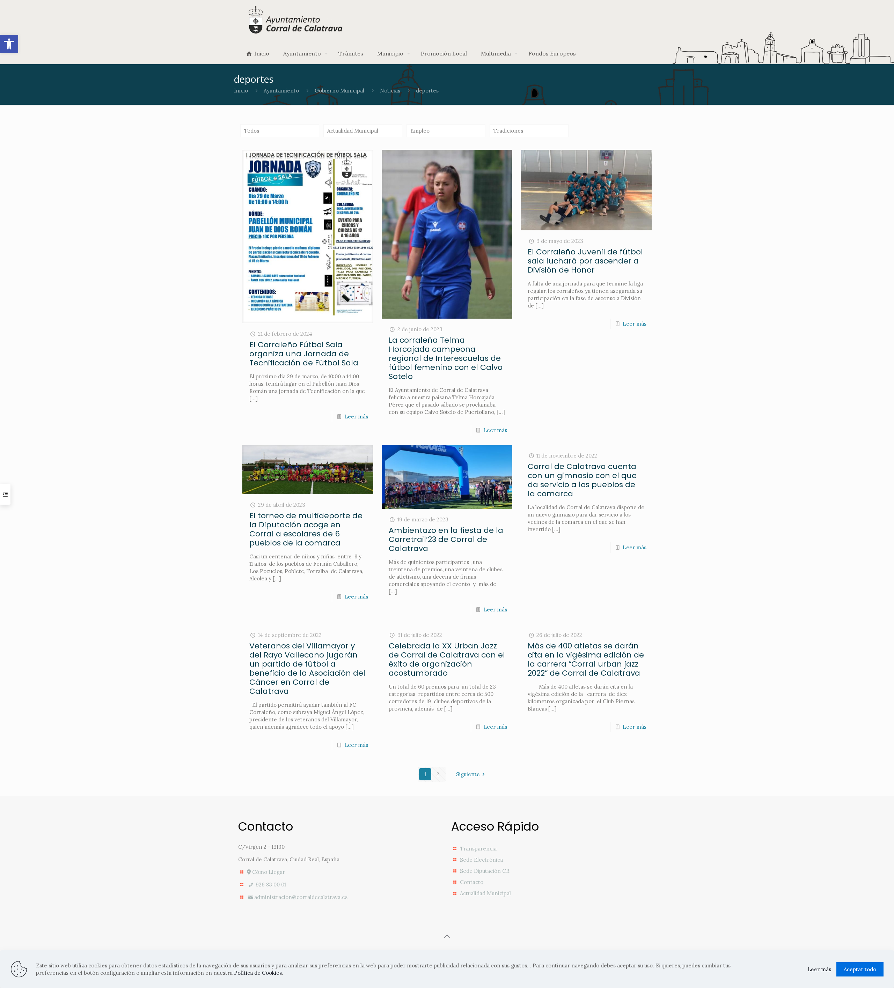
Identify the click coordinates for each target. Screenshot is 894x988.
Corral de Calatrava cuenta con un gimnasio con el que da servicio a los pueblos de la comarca (582, 480)
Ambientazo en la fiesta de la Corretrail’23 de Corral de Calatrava (446, 539)
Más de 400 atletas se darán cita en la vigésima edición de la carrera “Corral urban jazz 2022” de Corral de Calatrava (586, 659)
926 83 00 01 (270, 884)
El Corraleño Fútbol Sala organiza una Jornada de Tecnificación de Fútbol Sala (303, 353)
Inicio (241, 90)
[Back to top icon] (447, 936)
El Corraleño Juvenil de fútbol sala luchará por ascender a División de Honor (585, 260)
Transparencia (478, 848)
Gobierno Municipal (339, 90)
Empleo (420, 130)
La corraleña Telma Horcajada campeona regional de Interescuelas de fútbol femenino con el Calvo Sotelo (446, 358)
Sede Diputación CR (485, 871)
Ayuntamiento (281, 90)
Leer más (356, 416)
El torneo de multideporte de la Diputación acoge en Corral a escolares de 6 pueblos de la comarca (305, 529)
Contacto (471, 882)
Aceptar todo (860, 969)
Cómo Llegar (268, 872)
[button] (9, 44)
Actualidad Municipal (352, 130)
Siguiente (468, 774)
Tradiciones (508, 130)
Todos (251, 130)
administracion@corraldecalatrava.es (300, 897)
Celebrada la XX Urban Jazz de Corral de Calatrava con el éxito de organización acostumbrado (447, 659)
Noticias (390, 90)
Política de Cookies (258, 973)
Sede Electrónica (481, 859)
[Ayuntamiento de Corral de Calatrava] (296, 19)
